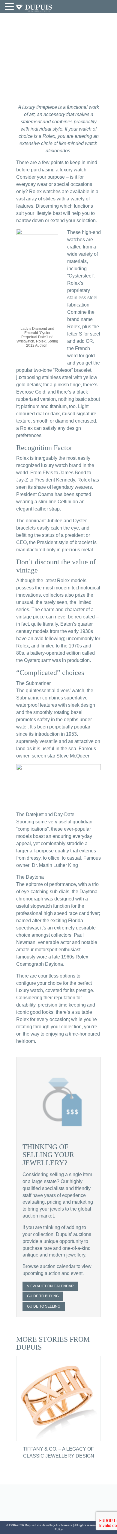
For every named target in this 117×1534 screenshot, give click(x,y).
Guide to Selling (43, 1306)
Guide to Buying (43, 1296)
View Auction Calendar (50, 1286)
